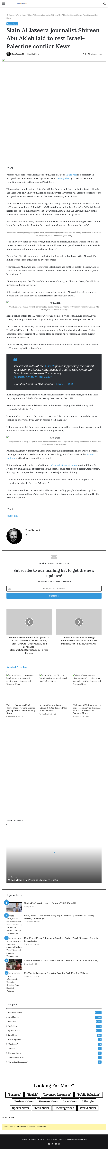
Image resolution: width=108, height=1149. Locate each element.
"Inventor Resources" (18, 1062)
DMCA (41, 1139)
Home (11, 15)
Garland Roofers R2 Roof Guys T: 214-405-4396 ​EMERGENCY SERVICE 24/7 (62, 960)
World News (21, 15)
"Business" (13, 1044)
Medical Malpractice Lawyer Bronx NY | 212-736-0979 (50, 903)
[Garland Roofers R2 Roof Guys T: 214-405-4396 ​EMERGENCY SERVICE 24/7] (14, 964)
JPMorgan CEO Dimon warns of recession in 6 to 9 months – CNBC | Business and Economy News (87, 709)
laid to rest (71, 174)
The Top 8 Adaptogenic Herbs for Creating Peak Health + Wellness (56, 973)
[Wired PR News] (22, 3)
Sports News (14, 1030)
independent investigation (63, 465)
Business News (15, 1013)
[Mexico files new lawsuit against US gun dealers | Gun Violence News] (54, 688)
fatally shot (63, 178)
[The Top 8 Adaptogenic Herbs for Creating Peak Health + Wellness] (14, 982)
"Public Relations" (16, 1057)
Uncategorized (15, 1039)
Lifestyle (12, 1021)
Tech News (13, 1026)
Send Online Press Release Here (72, 1139)
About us (32, 1139)
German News (14, 1053)
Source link (12, 515)
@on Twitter (9, 1117)
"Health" (12, 1048)
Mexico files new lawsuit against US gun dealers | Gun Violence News (53, 708)
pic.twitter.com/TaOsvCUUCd (32, 377)
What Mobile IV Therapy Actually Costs (33, 880)
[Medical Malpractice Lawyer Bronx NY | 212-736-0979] (14, 907)
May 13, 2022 (64, 384)
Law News (12, 1035)
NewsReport (17, 54)
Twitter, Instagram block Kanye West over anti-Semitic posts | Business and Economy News (20, 709)
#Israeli (49, 366)
